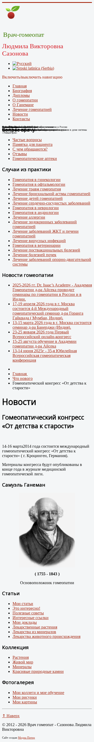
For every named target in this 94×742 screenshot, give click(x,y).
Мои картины (25, 702)
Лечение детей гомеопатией (38, 198)
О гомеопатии (25, 100)
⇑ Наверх (11, 716)
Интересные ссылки (31, 617)
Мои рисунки (25, 697)
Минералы (22, 667)
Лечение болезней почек (34, 255)
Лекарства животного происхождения (46, 636)
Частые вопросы (27, 139)
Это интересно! (26, 608)
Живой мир (23, 662)
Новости (20, 114)
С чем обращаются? (30, 149)
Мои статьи (23, 603)
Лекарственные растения (35, 627)
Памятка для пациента (32, 144)
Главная (20, 86)
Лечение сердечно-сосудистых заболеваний (51, 203)
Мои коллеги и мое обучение (38, 692)
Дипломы (21, 95)
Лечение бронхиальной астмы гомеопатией (51, 194)
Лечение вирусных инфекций (39, 240)
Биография (22, 90)
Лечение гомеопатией (32, 109)
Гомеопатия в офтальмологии (39, 184)
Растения (21, 657)
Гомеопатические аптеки (35, 158)
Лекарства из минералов (34, 632)
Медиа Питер (26, 737)
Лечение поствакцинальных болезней (46, 250)
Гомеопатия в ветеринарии (37, 245)
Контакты (21, 119)
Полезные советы (28, 613)
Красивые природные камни (38, 671)
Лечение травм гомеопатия (37, 189)
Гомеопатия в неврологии (36, 208)
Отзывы (20, 154)
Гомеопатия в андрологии (36, 212)
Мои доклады (25, 622)
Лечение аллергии (29, 217)
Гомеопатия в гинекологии (37, 179)
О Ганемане (23, 105)
